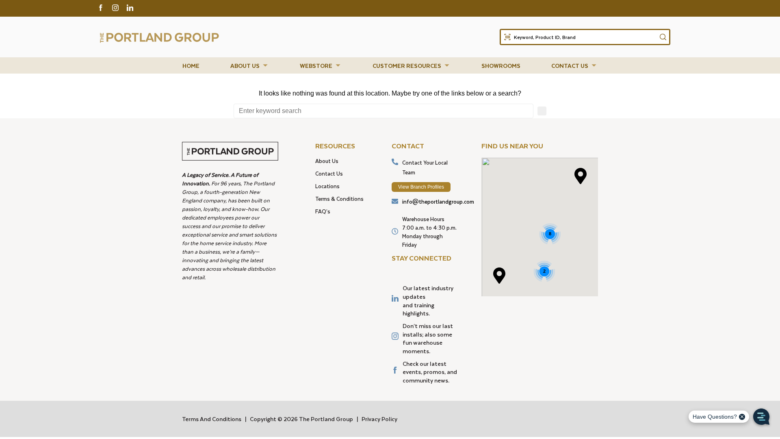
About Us (326, 160)
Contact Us (329, 173)
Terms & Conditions (339, 198)
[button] (249, 65)
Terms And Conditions (211, 419)
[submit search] (663, 37)
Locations (327, 186)
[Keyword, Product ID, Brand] (585, 37)
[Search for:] (383, 111)
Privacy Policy (379, 419)
